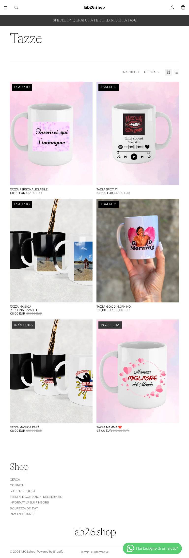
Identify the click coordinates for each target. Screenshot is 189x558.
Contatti (17, 485)
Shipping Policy (23, 491)
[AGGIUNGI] (84, 415)
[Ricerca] (16, 7)
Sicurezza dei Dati (24, 508)
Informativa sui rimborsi (29, 502)
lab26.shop (28, 552)
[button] (152, 72)
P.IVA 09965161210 (22, 514)
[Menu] (5, 7)
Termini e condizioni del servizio (36, 497)
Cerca (15, 479)
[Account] (172, 7)
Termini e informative (94, 552)
